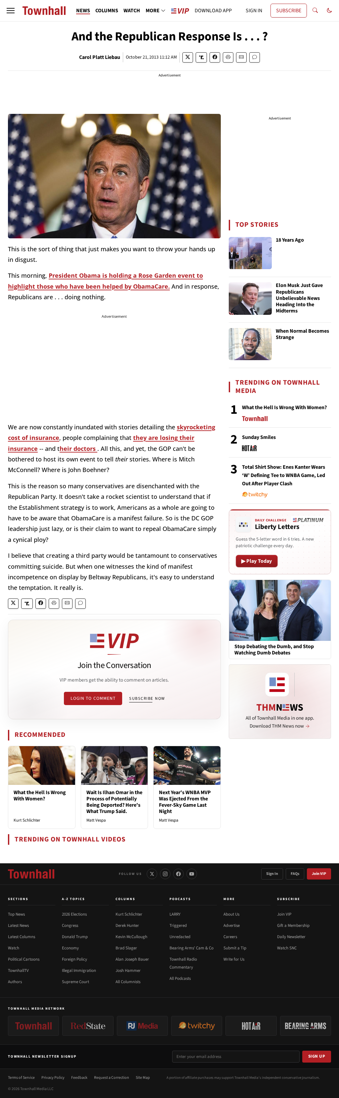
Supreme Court (75, 982)
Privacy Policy (53, 1077)
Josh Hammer (128, 971)
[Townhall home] (31, 874)
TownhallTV (18, 971)
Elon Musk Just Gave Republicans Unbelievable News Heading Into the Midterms (299, 298)
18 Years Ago (290, 240)
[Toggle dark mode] (329, 11)
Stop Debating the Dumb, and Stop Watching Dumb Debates (274, 650)
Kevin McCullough (131, 937)
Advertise (231, 926)
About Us (231, 914)
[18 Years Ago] (250, 253)
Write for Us (233, 959)
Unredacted (180, 937)
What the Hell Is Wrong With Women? (40, 795)
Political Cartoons (23, 959)
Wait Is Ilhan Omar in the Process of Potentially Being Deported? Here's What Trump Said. (114, 802)
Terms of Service (21, 1077)
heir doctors (78, 449)
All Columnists (128, 982)
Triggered (178, 926)
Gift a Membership (293, 926)
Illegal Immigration (79, 971)
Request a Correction (111, 1077)
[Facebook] (178, 874)
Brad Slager (126, 948)
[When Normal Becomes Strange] (250, 344)
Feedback (79, 1077)
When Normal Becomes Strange (302, 334)
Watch (13, 948)
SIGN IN (254, 10)
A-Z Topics (73, 899)
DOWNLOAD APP (213, 10)
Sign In (272, 874)
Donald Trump (75, 937)
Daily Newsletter (291, 937)
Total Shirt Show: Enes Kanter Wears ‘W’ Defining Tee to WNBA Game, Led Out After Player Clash (283, 475)
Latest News (18, 926)
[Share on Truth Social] (201, 57)
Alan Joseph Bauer (132, 959)
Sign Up (316, 1056)
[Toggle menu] (10, 10)
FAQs (295, 874)
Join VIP (319, 874)
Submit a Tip (234, 948)
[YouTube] (191, 874)
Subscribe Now (147, 698)
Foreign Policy (74, 959)
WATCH (131, 10)
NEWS (83, 10)
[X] (152, 874)
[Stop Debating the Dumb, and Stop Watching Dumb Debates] (280, 610)
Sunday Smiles (259, 437)
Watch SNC (287, 948)
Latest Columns (21, 937)
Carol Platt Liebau (99, 57)
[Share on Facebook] (215, 57)
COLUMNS (106, 10)
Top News (16, 914)
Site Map (143, 1077)
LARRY (175, 914)
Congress (70, 926)
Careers (230, 937)
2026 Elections (74, 914)
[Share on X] (187, 57)
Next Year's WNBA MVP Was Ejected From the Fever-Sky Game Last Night (185, 802)
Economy (70, 948)
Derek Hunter (127, 926)
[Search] (315, 11)
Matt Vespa (96, 820)
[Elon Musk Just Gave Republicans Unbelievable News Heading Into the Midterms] (250, 298)
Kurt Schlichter (27, 820)
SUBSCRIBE (288, 10)
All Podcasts (180, 978)
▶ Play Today (256, 561)
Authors (15, 982)
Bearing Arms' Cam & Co (192, 948)
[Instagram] (165, 874)
